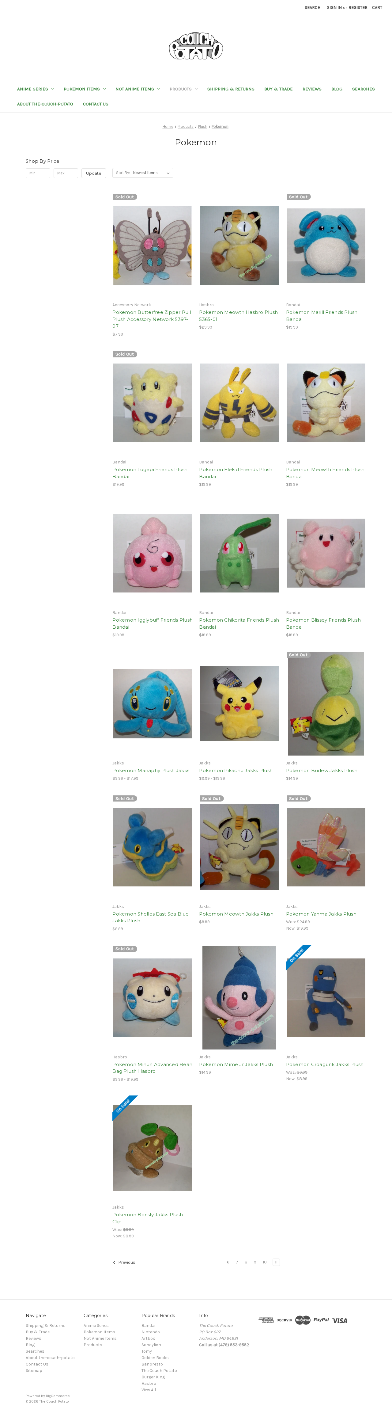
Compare (151, 245)
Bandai (148, 1325)
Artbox (148, 1338)
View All (148, 1389)
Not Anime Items (134, 89)
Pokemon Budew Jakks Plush (321, 770)
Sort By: (123, 172)
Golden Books (155, 1357)
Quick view (151, 234)
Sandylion (151, 1344)
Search (312, 7)
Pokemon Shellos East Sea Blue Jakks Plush (150, 917)
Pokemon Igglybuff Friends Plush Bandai (152, 623)
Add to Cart (239, 413)
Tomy (146, 1351)
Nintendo (150, 1332)
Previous (126, 1262)
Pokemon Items (82, 89)
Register (358, 7)
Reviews (312, 89)
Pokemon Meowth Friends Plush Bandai (325, 473)
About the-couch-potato (45, 104)
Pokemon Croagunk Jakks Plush (325, 1064)
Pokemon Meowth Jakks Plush (236, 914)
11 (276, 1262)
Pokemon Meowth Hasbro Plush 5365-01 (238, 315)
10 (265, 1262)
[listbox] (152, 172)
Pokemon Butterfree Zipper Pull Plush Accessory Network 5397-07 (151, 319)
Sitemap (34, 1370)
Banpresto (152, 1364)
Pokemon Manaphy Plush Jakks (150, 770)
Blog (336, 89)
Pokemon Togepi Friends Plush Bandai (149, 473)
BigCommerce (58, 1396)
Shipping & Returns (230, 89)
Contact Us (95, 104)
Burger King (153, 1377)
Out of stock (152, 256)
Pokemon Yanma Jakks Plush (321, 914)
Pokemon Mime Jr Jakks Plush (236, 1064)
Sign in (334, 7)
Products (181, 89)
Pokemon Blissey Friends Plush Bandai (323, 623)
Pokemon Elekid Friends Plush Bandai (235, 473)
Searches (363, 89)
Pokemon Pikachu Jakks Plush (236, 770)
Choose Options (239, 256)
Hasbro (148, 1383)
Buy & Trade (278, 89)
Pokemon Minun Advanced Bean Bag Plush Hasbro (152, 1067)
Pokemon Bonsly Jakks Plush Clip (147, 1218)
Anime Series (32, 89)
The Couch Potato (159, 1370)
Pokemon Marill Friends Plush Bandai (322, 315)
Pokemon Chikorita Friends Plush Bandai (239, 623)
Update (93, 173)
